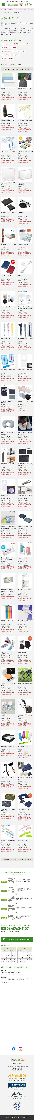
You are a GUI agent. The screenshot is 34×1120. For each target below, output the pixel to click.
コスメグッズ (7, 55)
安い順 (5, 64)
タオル (16, 55)
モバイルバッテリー (8, 58)
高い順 (12, 64)
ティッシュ (6, 44)
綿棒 (26, 44)
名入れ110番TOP (5, 12)
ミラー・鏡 (21, 51)
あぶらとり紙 (17, 44)
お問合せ (26, 5)
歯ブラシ (6, 47)
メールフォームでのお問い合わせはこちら (19, 939)
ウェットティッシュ (8, 51)
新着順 (19, 64)
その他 (14, 47)
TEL (30, 5)
